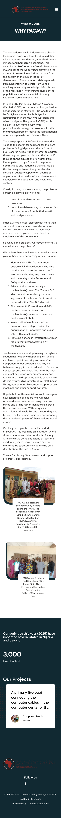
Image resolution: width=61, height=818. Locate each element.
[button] (56, 9)
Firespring (36, 799)
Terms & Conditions (39, 803)
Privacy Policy (19, 803)
